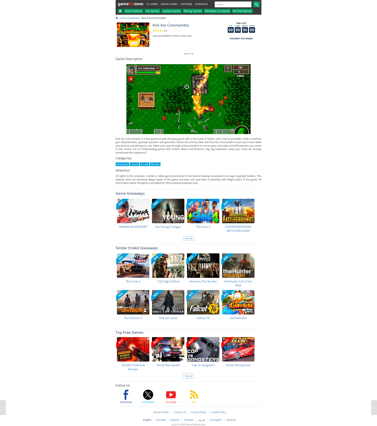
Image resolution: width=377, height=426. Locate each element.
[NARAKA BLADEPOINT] (133, 211)
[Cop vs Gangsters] (203, 349)
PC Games (152, 4)
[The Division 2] (133, 302)
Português (216, 419)
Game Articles (161, 412)
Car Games (152, 11)
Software (186, 4)
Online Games (169, 4)
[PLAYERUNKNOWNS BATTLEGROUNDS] (238, 211)
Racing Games (193, 11)
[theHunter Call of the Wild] (238, 265)
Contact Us (180, 412)
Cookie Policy (218, 412)
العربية (202, 419)
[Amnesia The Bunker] (203, 265)
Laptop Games (172, 11)
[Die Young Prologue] (168, 211)
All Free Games (242, 11)
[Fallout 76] (203, 302)
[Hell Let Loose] (168, 302)
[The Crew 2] (133, 265)
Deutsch (231, 419)
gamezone (130, 3)
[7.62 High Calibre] (168, 265)
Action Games (133, 11)
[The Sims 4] (203, 211)
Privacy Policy (198, 412)
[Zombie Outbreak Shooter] (133, 349)
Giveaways (201, 4)
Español (175, 419)
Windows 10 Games (217, 11)
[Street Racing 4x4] (168, 349)
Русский (161, 419)
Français (189, 419)
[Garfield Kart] (238, 302)
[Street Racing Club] (238, 349)
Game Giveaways (130, 18)
